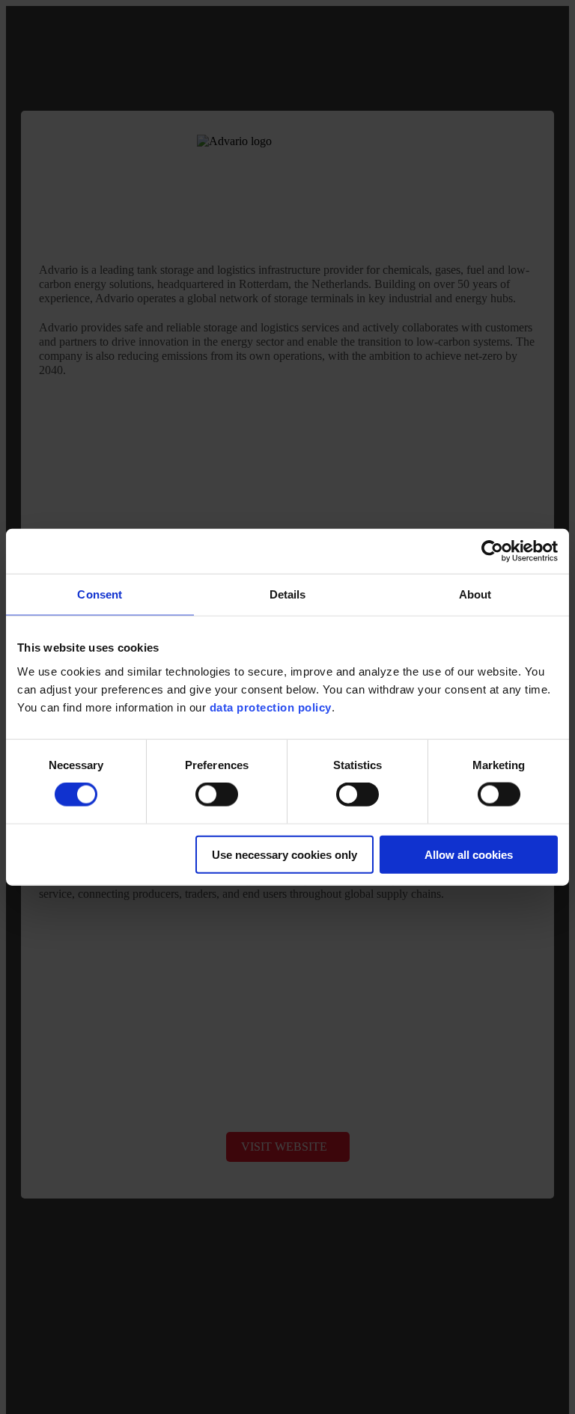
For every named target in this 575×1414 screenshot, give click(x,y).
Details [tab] (288, 594)
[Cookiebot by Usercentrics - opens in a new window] (492, 551)
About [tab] (475, 594)
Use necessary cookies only (284, 854)
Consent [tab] (99, 594)
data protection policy (271, 706)
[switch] (216, 795)
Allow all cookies (469, 854)
